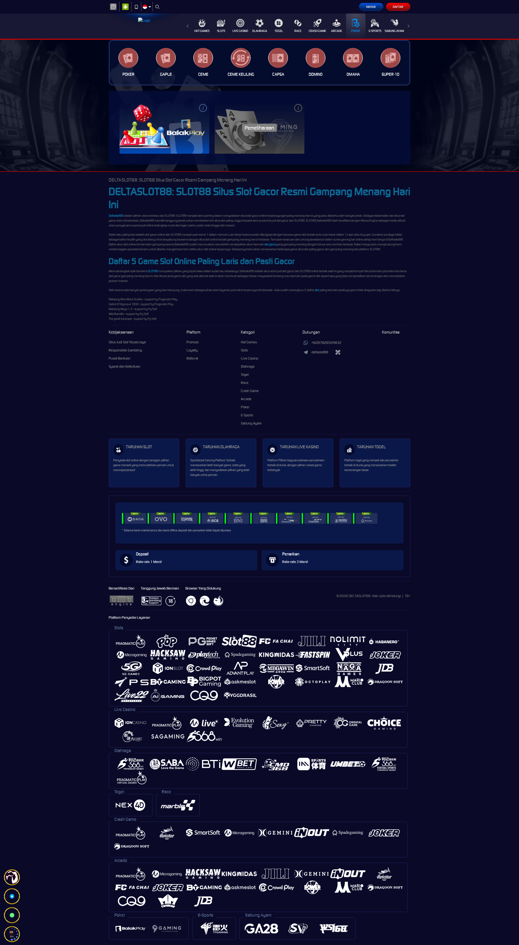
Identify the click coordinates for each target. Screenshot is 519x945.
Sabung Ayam (394, 31)
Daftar (398, 7)
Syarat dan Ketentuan (124, 366)
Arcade (336, 31)
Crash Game (317, 31)
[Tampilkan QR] (338, 352)
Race (297, 31)
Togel (279, 31)
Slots (221, 31)
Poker (355, 31)
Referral (192, 358)
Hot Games (201, 31)
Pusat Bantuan (119, 358)
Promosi (193, 342)
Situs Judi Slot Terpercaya (127, 342)
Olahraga (259, 31)
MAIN (164, 127)
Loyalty (192, 350)
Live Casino (240, 31)
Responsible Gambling (125, 350)
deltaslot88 (319, 352)
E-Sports (375, 31)
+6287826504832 (326, 342)
